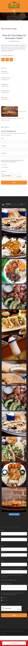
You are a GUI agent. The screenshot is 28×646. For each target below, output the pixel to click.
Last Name (3, 153)
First (2, 536)
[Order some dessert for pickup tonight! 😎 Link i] (14, 372)
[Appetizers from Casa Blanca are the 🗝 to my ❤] (14, 474)
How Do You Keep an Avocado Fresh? (14, 37)
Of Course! (4, 597)
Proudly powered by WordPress (8, 631)
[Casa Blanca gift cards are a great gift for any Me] (14, 398)
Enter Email (3, 551)
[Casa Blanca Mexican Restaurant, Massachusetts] (14, 4)
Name (3, 530)
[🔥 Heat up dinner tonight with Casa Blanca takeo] (14, 499)
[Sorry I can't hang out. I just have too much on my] (14, 271)
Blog (14, 32)
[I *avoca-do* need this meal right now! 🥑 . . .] (14, 296)
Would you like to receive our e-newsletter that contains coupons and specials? (12, 161)
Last (2, 542)
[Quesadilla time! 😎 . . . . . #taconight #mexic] (14, 220)
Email (2, 138)
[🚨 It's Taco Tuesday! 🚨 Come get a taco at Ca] (14, 449)
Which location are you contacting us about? (12, 568)
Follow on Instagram (15, 514)
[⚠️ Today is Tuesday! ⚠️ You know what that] (14, 322)
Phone (3, 561)
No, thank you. (5, 167)
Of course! (4, 164)
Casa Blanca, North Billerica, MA (8, 580)
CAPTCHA (3, 171)
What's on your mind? (6, 583)
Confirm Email (4, 557)
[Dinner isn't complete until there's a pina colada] (14, 347)
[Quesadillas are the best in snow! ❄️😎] (14, 423)
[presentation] (11, 175)
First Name (3, 145)
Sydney (21, 631)
